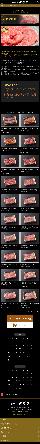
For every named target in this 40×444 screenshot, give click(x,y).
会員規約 (4, 436)
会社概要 (4, 420)
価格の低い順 (10, 112)
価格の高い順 (21, 112)
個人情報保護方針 (6, 428)
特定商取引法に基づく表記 (9, 424)
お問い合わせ (5, 440)
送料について (5, 432)
